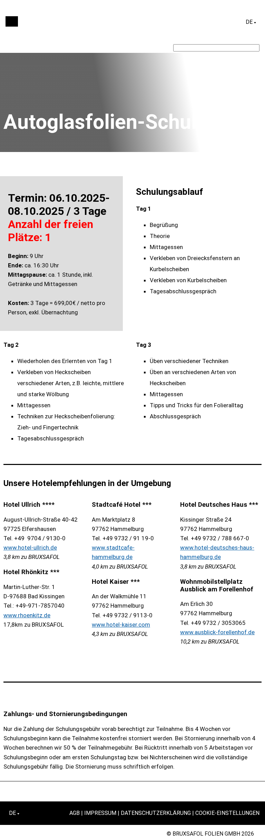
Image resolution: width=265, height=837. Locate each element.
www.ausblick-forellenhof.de (217, 632)
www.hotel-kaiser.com (121, 624)
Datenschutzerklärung (156, 813)
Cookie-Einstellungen (227, 813)
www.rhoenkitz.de (26, 615)
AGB (74, 813)
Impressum (100, 813)
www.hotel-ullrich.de (30, 547)
